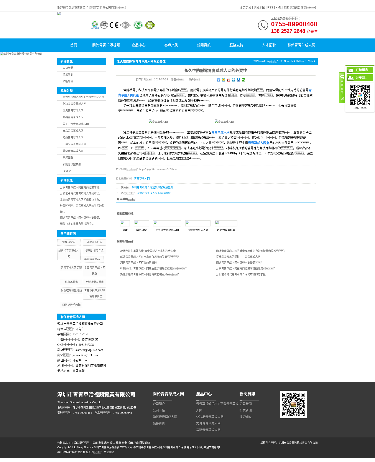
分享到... (362, 77)
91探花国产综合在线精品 (209, 460)
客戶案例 (171, 45)
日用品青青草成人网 (74, 144)
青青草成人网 (142, 178)
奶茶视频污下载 (41, 460)
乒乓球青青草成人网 (167, 230)
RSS (270, 7)
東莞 (101, 442)
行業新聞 (68, 74)
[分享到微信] (243, 79)
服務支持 (236, 45)
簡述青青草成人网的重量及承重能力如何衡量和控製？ (251, 251)
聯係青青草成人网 (301, 45)
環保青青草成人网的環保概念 (154, 193)
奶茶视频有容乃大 (20, 460)
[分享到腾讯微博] (233, 79)
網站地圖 (259, 7)
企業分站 (245, 7)
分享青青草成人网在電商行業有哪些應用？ (246, 268)
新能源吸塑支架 (72, 164)
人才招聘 (269, 45)
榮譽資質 (159, 423)
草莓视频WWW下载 (157, 460)
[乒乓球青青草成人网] (167, 223)
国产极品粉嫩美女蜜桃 (104, 460)
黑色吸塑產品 (92, 259)
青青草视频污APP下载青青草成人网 (83, 97)
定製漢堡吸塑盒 (95, 282)
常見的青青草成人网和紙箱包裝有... (80, 199)
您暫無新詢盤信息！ (301, 7)
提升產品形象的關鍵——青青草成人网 (238, 256)
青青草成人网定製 (71, 267)
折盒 (125, 230)
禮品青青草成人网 (73, 137)
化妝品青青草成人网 (74, 103)
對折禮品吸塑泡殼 (71, 290)
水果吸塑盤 (68, 242)
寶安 (124, 442)
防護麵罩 (68, 157)
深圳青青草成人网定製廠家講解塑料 (152, 187)
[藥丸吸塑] (141, 223)
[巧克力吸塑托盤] (226, 223)
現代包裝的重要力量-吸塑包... (77, 223)
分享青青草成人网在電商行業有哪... (80, 187)
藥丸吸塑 (141, 230)
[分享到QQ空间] (223, 79)
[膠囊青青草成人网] (198, 223)
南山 (112, 442)
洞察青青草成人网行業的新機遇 (138, 262)
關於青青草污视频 (106, 45)
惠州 (106, 442)
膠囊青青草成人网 (198, 230)
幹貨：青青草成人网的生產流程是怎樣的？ (154, 268)
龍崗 (147, 442)
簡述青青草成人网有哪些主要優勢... (80, 217)
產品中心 (139, 45)
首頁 (73, 45)
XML (278, 7)
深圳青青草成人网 (173, 447)
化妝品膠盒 (71, 282)
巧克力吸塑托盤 (226, 230)
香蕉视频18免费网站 (182, 460)
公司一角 (159, 410)
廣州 (95, 442)
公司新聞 (68, 68)
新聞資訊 (204, 45)
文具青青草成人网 (73, 110)
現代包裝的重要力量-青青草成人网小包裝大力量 (148, 251)
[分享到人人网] (238, 79)
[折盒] (125, 223)
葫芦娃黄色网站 (81, 460)
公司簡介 (159, 403)
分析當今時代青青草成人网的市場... (80, 193)
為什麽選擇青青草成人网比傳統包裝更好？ (150, 274)
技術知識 (68, 81)
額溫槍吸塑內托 (71, 304)
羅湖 (142, 442)
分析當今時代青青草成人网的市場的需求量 (241, 274)
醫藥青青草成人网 (73, 151)
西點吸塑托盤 (94, 242)
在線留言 (362, 69)
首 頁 (283, 61)
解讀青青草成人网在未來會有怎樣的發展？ (150, 256)
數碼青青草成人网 (73, 117)
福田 (130, 442)
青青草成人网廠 (193, 447)
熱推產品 (62, 442)
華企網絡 (109, 452)
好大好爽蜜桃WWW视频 (132, 460)
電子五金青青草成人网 (76, 124)
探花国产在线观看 (234, 460)
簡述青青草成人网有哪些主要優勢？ (239, 262)
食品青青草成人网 (73, 130)
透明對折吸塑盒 (95, 250)
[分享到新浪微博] (228, 79)
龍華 (118, 442)
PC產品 (67, 171)
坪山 (136, 442)
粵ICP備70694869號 (69, 452)
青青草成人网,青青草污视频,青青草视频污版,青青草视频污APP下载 (39, 1)
